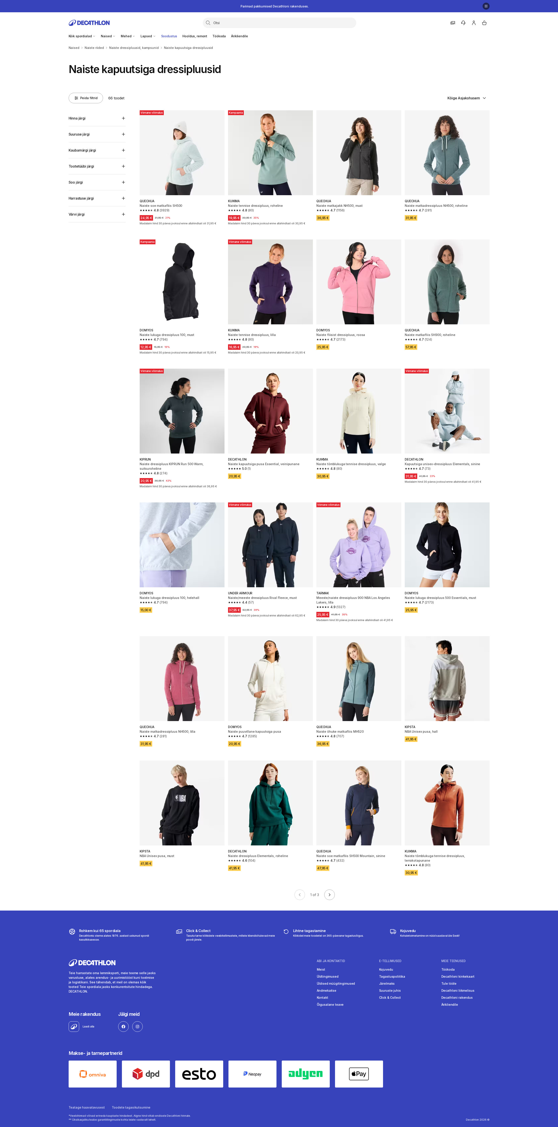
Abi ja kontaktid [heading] (331, 961)
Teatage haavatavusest (87, 1107)
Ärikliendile (239, 36)
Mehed (126, 36)
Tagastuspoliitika (392, 976)
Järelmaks (387, 983)
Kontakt (322, 997)
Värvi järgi (77, 214)
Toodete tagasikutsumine (131, 1107)
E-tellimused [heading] (390, 961)
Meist (321, 969)
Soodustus (169, 36)
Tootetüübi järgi (81, 166)
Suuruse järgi (79, 134)
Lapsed (147, 36)
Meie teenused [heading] (453, 961)
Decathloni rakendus (457, 997)
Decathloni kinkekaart (457, 976)
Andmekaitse (326, 990)
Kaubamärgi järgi (82, 150)
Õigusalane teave (330, 1004)
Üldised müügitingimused (336, 983)
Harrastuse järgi (81, 198)
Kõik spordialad (81, 36)
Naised (106, 36)
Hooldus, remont (194, 36)
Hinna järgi (77, 118)
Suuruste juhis (390, 990)
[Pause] (486, 6)
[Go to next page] (329, 894)
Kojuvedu (386, 969)
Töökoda (219, 36)
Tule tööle (449, 983)
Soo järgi (76, 182)
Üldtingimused (328, 976)
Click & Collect (390, 997)
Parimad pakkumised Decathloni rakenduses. (275, 6)
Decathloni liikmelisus (457, 990)
